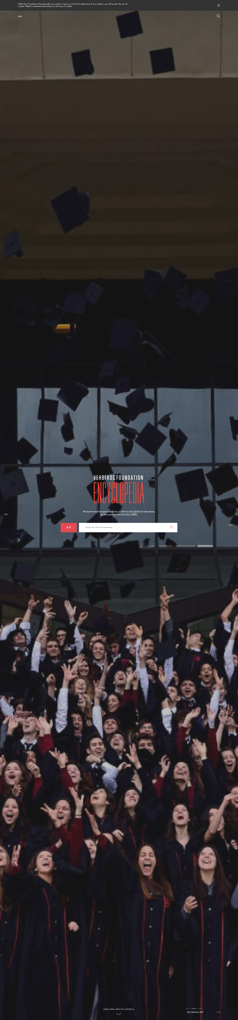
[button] (188, 1008)
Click (27, 6)
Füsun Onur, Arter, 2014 (195, 1012)
